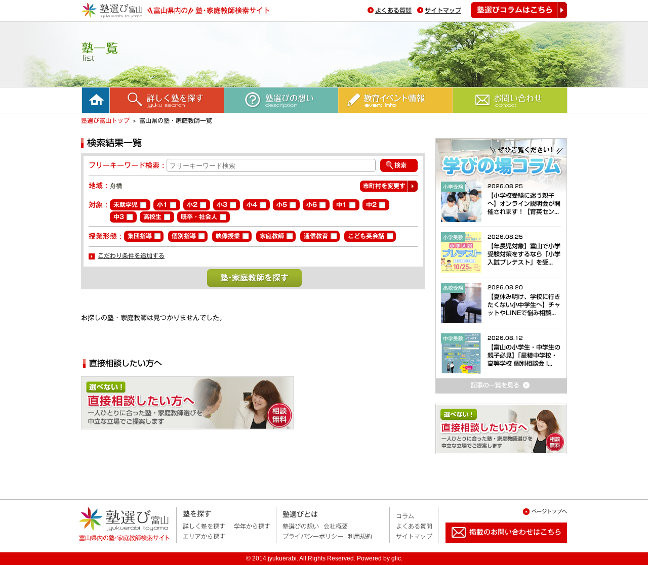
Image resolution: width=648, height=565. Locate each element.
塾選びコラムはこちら (519, 10)
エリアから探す (204, 536)
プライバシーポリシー (312, 536)
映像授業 (228, 236)
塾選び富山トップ (105, 120)
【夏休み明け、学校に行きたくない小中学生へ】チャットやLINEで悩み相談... (524, 304)
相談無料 (233, 406)
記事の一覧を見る (467, 398)
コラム (405, 516)
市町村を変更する (384, 187)
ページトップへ (549, 511)
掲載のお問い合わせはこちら (498, 547)
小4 (252, 204)
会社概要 (335, 526)
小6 (311, 204)
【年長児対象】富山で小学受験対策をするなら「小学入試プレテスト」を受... (524, 254)
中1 (341, 204)
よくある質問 (393, 10)
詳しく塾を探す (204, 526)
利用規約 (360, 536)
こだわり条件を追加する (131, 255)
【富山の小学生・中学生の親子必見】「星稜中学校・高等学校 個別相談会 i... (524, 355)
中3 (118, 216)
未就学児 (125, 204)
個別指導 (184, 236)
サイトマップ (443, 10)
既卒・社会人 (199, 216)
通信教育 (316, 236)
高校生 (152, 216)
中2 (371, 204)
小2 (192, 204)
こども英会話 (366, 236)
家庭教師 (272, 236)
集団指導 (140, 236)
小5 (281, 204)
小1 (162, 204)
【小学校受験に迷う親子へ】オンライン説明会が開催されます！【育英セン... (524, 203)
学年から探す (252, 526)
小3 (222, 204)
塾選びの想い (300, 526)
